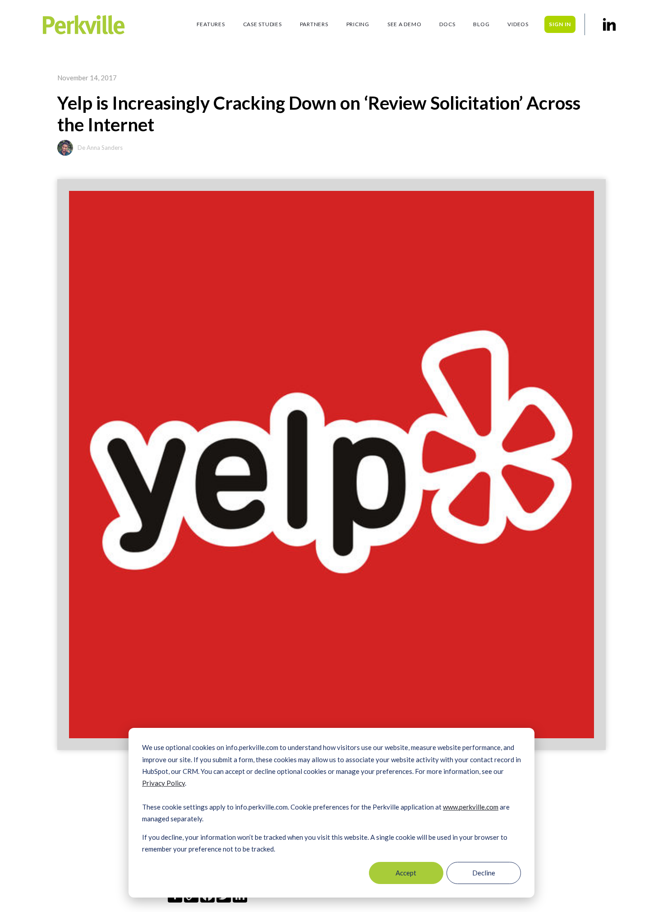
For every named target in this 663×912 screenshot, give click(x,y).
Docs (447, 24)
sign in (560, 24)
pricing (357, 24)
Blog (481, 24)
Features (211, 24)
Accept (406, 873)
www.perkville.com (470, 807)
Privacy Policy (163, 783)
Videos (518, 24)
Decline (483, 873)
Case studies (262, 24)
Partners (314, 24)
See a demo (404, 24)
